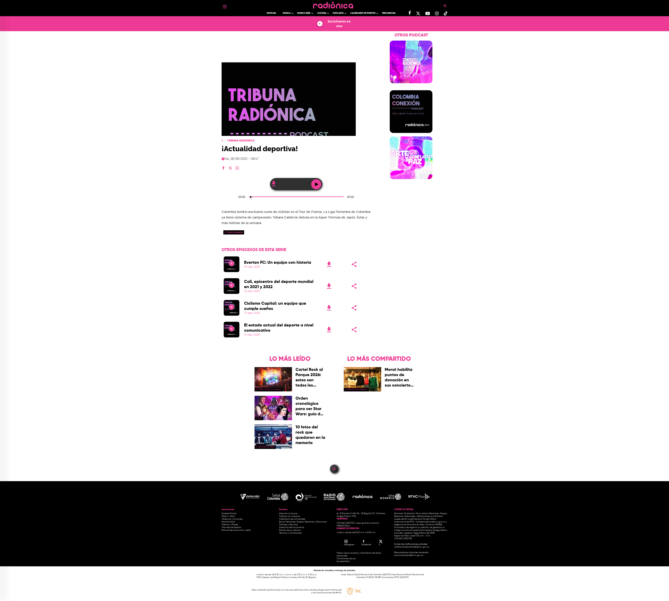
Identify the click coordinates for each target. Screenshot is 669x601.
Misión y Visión (228, 516)
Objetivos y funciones (232, 519)
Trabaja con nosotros (289, 516)
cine (260, 418)
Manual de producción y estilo (236, 530)
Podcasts (338, 13)
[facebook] (223, 168)
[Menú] (225, 6)
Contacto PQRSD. (434, 525)
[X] (230, 168)
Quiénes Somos (229, 514)
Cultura (321, 13)
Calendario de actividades (292, 519)
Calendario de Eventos (362, 13)
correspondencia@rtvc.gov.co (430, 522)
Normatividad (228, 522)
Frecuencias (388, 13)
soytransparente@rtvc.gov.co (408, 555)
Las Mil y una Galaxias (411, 89)
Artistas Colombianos (357, 389)
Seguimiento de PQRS (424, 533)
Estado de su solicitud (290, 530)
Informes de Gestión (231, 527)
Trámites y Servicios (288, 525)
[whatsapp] (237, 168)
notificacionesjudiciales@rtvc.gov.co (411, 547)
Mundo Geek (303, 13)
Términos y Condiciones (290, 533)
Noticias (271, 13)
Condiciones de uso (346, 559)
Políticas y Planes (230, 525)
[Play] (231, 264)
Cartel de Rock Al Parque (269, 389)
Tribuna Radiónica (240, 140)
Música (287, 13)
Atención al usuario (288, 514)
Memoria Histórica (266, 447)
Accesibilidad (343, 561)
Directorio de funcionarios (291, 527)
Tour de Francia (235, 232)
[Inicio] (333, 4)
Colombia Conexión (411, 135)
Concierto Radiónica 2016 (411, 85)
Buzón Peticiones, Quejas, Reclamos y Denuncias (303, 522)
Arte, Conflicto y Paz (411, 181)
